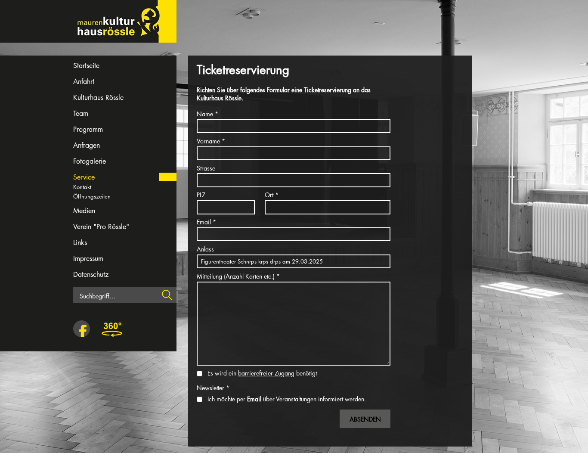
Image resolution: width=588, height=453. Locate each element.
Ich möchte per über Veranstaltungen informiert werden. (286, 399)
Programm (88, 129)
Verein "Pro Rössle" (101, 226)
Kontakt (82, 187)
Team (80, 113)
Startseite (86, 65)
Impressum (88, 258)
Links (80, 242)
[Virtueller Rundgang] (112, 329)
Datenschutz (90, 274)
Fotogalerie (89, 161)
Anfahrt (83, 81)
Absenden (365, 419)
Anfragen (86, 145)
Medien (84, 210)
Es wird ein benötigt (262, 373)
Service (84, 177)
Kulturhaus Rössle (98, 97)
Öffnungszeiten (92, 196)
